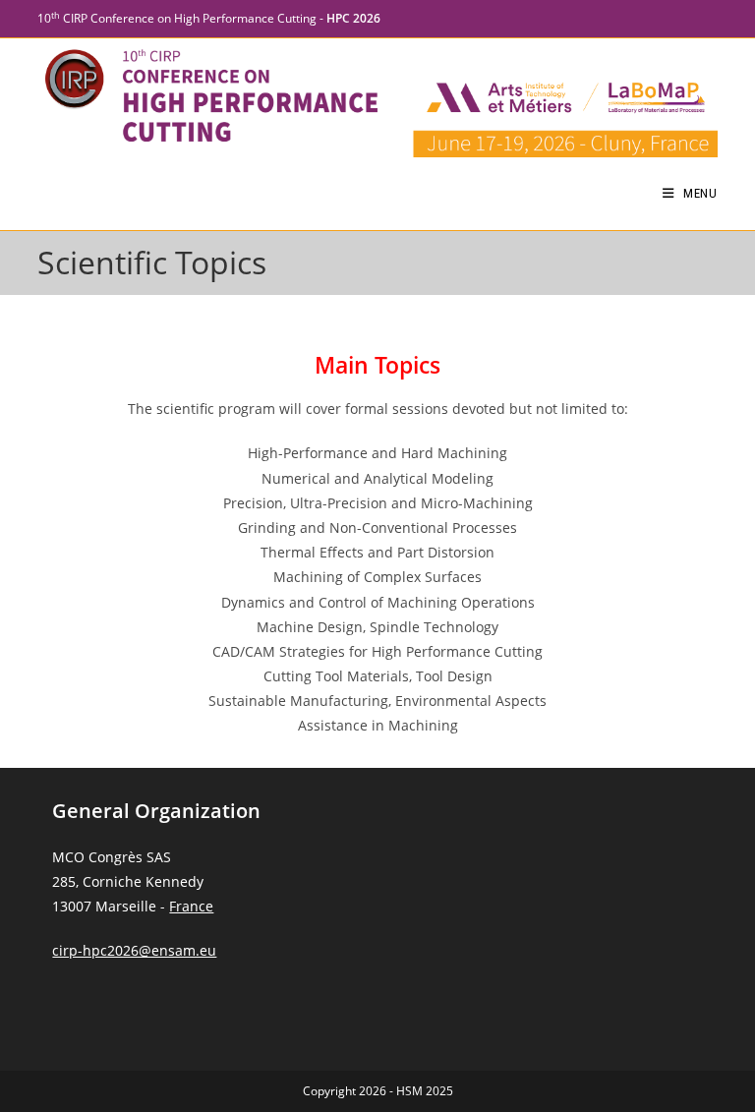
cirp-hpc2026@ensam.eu (134, 950)
